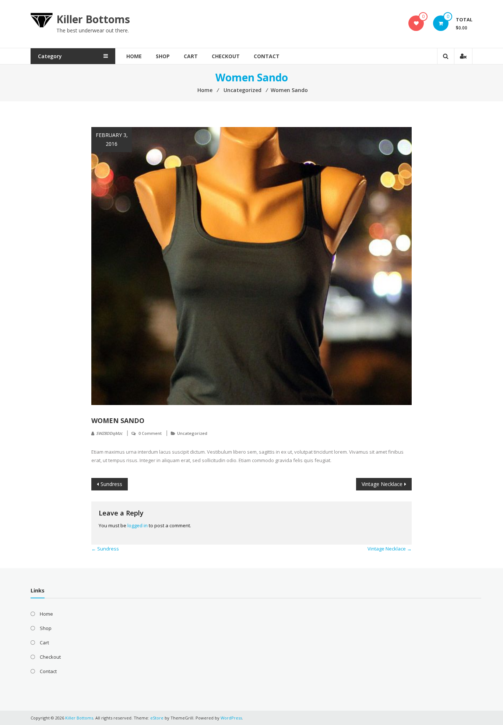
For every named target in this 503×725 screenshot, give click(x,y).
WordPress (231, 718)
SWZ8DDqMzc (109, 433)
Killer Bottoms (93, 19)
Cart (191, 56)
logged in (137, 525)
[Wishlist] (416, 23)
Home (134, 56)
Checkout (226, 56)
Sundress (111, 484)
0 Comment (150, 433)
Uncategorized (192, 433)
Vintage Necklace (382, 484)
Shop (163, 56)
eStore (156, 718)
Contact (266, 56)
